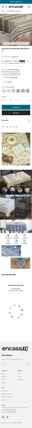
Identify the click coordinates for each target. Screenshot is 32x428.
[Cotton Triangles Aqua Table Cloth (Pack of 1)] (9, 91)
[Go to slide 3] (16, 163)
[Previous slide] (4, 149)
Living (3, 379)
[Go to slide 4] (17, 163)
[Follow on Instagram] (3, 417)
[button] (2, 52)
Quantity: (4, 97)
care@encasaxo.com (10, 409)
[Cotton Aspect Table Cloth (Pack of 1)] (23, 91)
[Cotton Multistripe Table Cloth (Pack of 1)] (18, 91)
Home (3, 11)
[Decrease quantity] (4, 100)
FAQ (19, 373)
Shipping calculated (14, 63)
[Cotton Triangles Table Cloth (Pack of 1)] (4, 91)
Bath (3, 373)
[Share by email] (16, 126)
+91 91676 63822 (11, 412)
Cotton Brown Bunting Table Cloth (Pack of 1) (14, 11)
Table (3, 382)
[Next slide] (27, 149)
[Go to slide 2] (14, 163)
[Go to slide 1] (12, 163)
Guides (19, 376)
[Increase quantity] (10, 100)
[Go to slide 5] (19, 163)
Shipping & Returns (7, 393)
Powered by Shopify (16, 422)
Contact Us (21, 379)
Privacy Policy (5, 390)
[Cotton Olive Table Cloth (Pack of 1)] (28, 91)
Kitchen (4, 376)
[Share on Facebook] (7, 126)
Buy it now (16, 113)
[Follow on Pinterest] (7, 417)
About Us (4, 400)
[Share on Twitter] (10, 126)
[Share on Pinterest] (13, 126)
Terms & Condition (7, 397)
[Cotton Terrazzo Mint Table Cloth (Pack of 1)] (13, 91)
